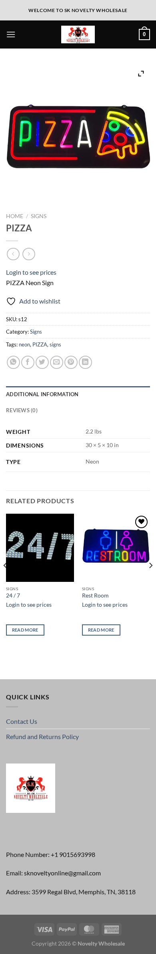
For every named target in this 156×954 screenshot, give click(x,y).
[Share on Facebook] (27, 362)
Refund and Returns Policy (42, 736)
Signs (38, 216)
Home (14, 216)
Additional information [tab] (42, 394)
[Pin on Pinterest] (71, 362)
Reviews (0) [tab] (22, 410)
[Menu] (11, 34)
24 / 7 (13, 595)
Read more (25, 629)
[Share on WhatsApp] (13, 362)
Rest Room (95, 595)
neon (24, 344)
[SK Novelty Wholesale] (78, 35)
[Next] (150, 581)
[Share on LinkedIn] (85, 362)
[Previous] (6, 581)
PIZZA (39, 344)
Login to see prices (31, 272)
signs (55, 344)
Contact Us (21, 721)
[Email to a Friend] (56, 362)
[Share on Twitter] (42, 362)
